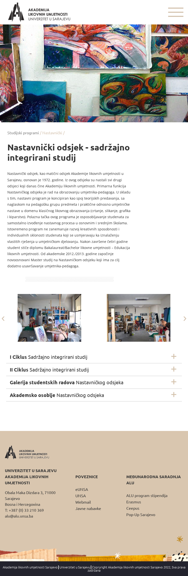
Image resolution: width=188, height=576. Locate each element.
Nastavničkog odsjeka (66, 382)
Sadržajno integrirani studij (48, 357)
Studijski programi (23, 132)
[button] (3, 319)
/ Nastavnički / (52, 132)
